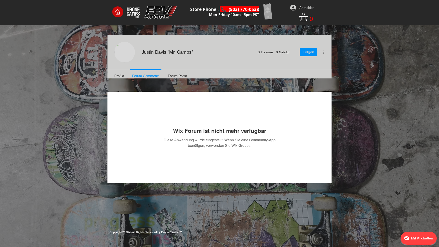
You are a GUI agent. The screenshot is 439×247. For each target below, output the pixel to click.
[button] (308, 17)
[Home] (117, 11)
